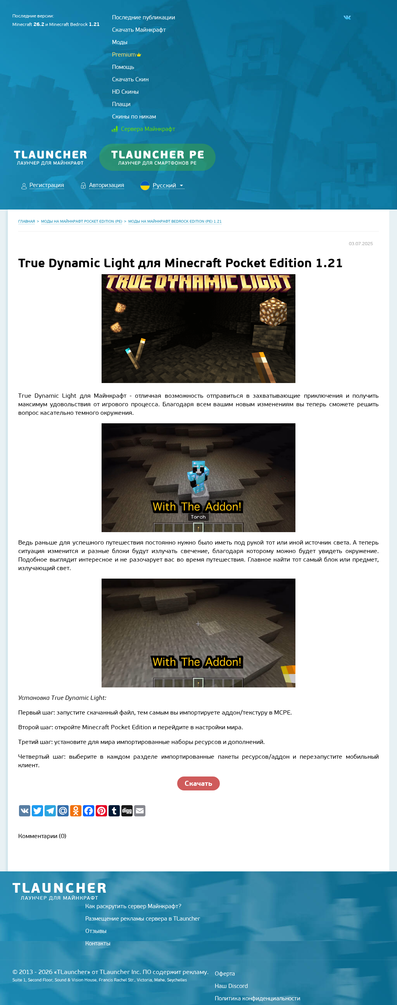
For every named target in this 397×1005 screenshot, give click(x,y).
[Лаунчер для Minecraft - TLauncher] (50, 157)
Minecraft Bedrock (74, 24)
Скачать (198, 783)
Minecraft (28, 24)
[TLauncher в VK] (347, 17)
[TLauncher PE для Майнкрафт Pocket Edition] (165, 157)
